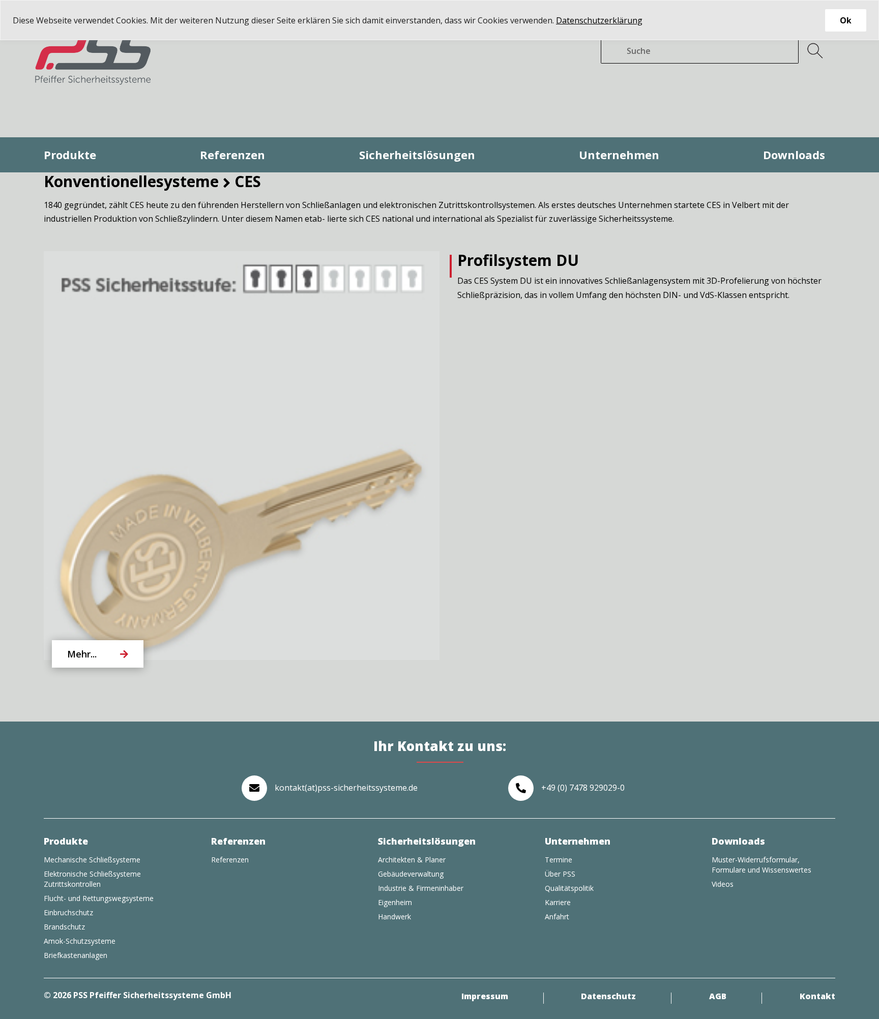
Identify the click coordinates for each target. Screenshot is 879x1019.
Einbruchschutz (68, 912)
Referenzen (232, 154)
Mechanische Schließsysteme (92, 859)
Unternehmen (619, 154)
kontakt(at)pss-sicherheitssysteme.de (346, 787)
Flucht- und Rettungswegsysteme (99, 898)
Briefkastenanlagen (75, 955)
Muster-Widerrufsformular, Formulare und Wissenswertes (761, 865)
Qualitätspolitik (569, 888)
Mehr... (82, 654)
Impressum (484, 997)
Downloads (794, 154)
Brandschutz (64, 927)
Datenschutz (608, 997)
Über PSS (560, 874)
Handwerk (394, 916)
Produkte (70, 154)
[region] (439, 20)
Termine (558, 859)
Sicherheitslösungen (417, 154)
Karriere (558, 902)
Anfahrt (557, 916)
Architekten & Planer (412, 859)
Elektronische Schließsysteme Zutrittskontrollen (92, 879)
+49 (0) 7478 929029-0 (583, 787)
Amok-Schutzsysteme (79, 941)
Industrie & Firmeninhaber (420, 888)
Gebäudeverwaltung (411, 874)
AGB (717, 997)
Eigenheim (395, 902)
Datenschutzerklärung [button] (599, 20)
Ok (846, 20)
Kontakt (817, 997)
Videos (723, 884)
